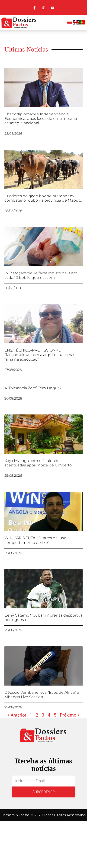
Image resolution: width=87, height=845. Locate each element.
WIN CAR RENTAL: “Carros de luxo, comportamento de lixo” (35, 540)
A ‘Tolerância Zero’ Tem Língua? (32, 388)
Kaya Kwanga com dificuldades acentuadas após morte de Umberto (38, 463)
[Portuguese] (82, 23)
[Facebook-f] (34, 8)
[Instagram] (43, 8)
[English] (76, 23)
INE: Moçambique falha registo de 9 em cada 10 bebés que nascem (40, 275)
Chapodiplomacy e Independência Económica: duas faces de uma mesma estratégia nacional (40, 118)
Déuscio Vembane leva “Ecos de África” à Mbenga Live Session (41, 694)
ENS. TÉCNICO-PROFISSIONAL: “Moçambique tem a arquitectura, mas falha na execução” (39, 354)
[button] (69, 22)
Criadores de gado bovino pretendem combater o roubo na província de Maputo (43, 198)
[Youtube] (52, 8)
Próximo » (70, 715)
